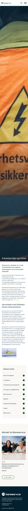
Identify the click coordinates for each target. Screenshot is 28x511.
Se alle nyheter (8, 477)
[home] (6, 3)
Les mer (4, 470)
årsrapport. (16, 300)
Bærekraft (8, 8)
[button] (25, 3)
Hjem (3, 8)
